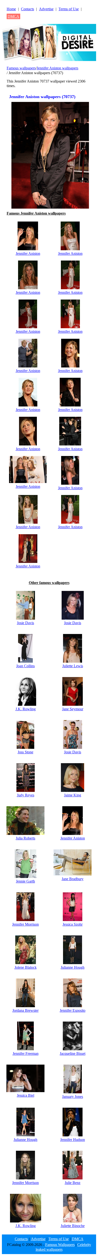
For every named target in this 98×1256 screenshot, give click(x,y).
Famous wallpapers (21, 68)
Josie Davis (25, 623)
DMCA (13, 16)
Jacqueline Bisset (72, 1053)
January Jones (72, 1097)
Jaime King (72, 795)
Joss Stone (25, 752)
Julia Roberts (25, 838)
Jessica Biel (25, 1095)
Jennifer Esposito (72, 1010)
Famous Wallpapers (60, 1245)
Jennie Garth (25, 881)
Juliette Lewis (72, 666)
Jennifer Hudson (72, 1140)
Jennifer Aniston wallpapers (57, 68)
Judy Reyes (25, 795)
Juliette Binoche (73, 1226)
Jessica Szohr (73, 924)
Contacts (27, 9)
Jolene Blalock (26, 967)
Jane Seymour (72, 709)
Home (11, 9)
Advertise (46, 9)
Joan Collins (25, 666)
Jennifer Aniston (28, 253)
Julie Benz (72, 1183)
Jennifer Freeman (26, 1053)
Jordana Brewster (25, 1010)
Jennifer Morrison (25, 924)
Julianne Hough (72, 967)
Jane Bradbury (72, 879)
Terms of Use (69, 9)
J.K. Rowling (25, 709)
